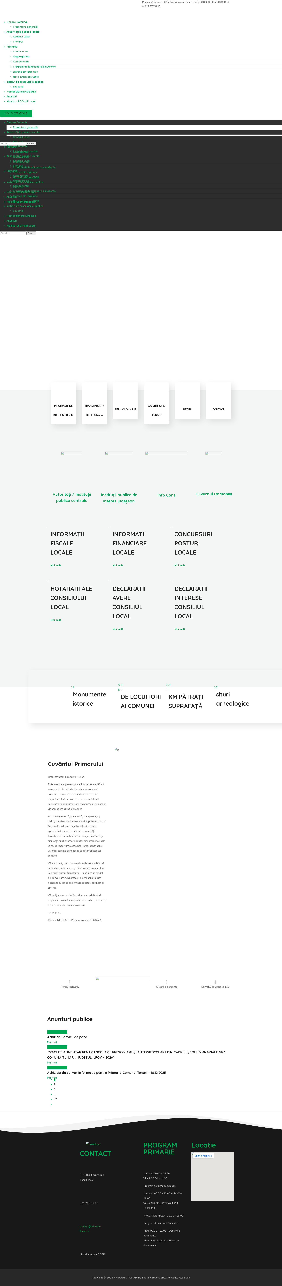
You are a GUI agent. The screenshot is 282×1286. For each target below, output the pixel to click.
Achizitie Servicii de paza (67, 1037)
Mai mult (55, 565)
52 (55, 1099)
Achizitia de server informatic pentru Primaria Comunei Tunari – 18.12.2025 (106, 1073)
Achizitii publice (57, 1032)
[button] (16, 113)
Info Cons (166, 495)
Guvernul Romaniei (214, 493)
